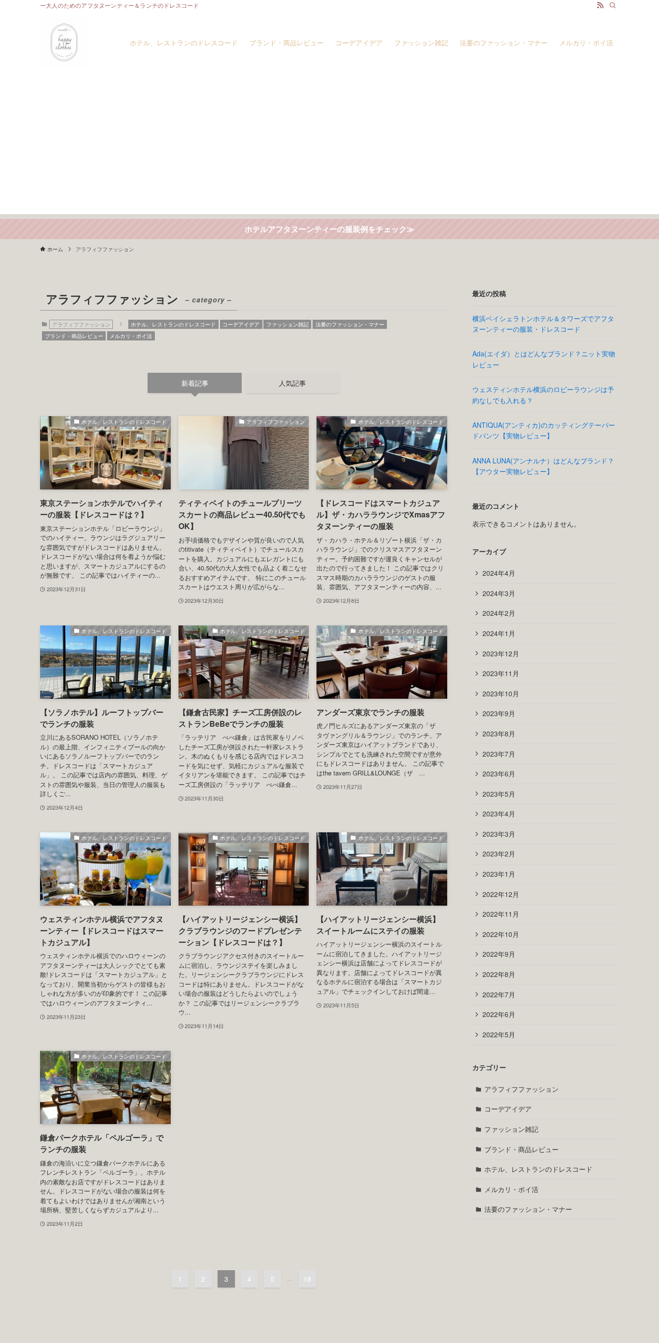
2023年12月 (500, 653)
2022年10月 (500, 934)
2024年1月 (498, 633)
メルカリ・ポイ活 (131, 335)
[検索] (612, 5)
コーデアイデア (241, 324)
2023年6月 (498, 773)
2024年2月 (498, 613)
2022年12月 (500, 894)
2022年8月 (498, 974)
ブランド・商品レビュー (74, 335)
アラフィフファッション (521, 1089)
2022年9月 (498, 954)
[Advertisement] (329, 146)
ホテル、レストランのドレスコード (173, 324)
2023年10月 (500, 693)
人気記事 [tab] (292, 383)
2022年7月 (498, 994)
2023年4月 (498, 813)
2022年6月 (498, 1014)
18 (307, 1279)
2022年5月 (498, 1034)
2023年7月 (498, 754)
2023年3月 (498, 834)
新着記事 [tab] (194, 383)
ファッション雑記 (287, 324)
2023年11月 (500, 673)
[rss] (600, 5)
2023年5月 (498, 794)
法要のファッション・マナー (350, 324)
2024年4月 (498, 573)
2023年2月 (498, 853)
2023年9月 (498, 713)
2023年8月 (498, 733)
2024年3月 (498, 593)
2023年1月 (498, 874)
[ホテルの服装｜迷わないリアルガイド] (64, 42)
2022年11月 (500, 914)
